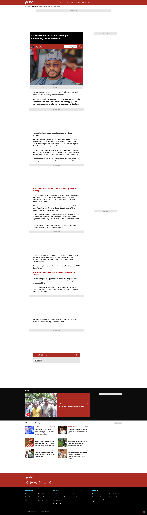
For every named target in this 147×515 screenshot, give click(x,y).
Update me (38, 360)
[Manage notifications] (144, 512)
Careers (90, 2)
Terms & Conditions (59, 500)
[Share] (80, 46)
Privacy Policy (57, 503)
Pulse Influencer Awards (76, 498)
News (61, 2)
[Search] (120, 2)
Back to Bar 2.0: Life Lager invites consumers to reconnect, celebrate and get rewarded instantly (44, 432)
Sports (84, 2)
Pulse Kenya (95, 497)
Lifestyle (77, 2)
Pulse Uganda (113, 497)
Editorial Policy (76, 494)
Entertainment (69, 2)
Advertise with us (58, 497)
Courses (40, 500)
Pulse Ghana (95, 494)
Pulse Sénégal (113, 494)
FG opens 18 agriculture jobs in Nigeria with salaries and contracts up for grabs (77, 443)
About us (55, 494)
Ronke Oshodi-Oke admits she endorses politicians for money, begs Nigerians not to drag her (44, 443)
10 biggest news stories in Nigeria (72, 406)
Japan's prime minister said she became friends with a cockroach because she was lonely (78, 455)
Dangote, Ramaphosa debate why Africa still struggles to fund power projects (45, 454)
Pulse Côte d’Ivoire (95, 501)
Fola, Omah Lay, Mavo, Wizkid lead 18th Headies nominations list (77, 431)
